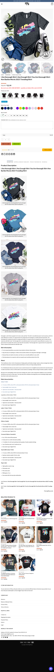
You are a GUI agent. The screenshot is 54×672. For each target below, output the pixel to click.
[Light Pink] (32, 108)
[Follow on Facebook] (1, 637)
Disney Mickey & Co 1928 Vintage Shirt (9, 518)
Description (10, 162)
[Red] (41, 108)
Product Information (35, 162)
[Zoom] (2, 59)
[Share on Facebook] (4, 154)
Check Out (16, 143)
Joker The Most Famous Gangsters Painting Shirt (26, 574)
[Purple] (17, 108)
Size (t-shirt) (4, 112)
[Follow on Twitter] (5, 637)
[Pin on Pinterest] (12, 154)
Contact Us (3, 614)
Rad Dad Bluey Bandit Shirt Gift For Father (44, 546)
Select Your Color (5, 105)
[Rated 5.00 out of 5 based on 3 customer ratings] (27, 83)
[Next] (50, 35)
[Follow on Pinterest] (7, 637)
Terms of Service (4, 607)
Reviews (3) (44, 162)
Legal (2, 625)
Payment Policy (4, 619)
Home (2, 74)
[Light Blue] (29, 108)
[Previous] (4, 35)
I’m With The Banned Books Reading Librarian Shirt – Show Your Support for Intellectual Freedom (8, 546)
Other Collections (16, 74)
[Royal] (5, 108)
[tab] (10, 162)
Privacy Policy (4, 604)
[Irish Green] (23, 108)
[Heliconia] (26, 108)
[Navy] (8, 108)
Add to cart (6, 143)
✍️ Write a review (47, 149)
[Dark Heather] (11, 108)
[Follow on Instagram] (3, 637)
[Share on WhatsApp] (2, 154)
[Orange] (38, 108)
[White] (14, 108)
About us (3, 599)
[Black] (2, 108)
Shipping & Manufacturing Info (21, 162)
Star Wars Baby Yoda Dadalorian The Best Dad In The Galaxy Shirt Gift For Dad (26, 546)
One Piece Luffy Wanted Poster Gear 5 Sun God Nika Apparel (44, 519)
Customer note (4, 119)
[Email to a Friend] (9, 154)
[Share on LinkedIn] (14, 154)
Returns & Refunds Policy (6, 601)
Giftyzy (11, 589)
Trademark (7, 74)
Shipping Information (5, 617)
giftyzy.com (50, 491)
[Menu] (2, 4)
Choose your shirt (5, 90)
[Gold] (20, 108)
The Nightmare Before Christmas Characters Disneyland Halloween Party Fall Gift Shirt (8, 574)
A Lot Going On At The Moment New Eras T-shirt (26, 519)
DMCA (2, 622)
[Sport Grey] (35, 108)
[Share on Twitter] (7, 154)
